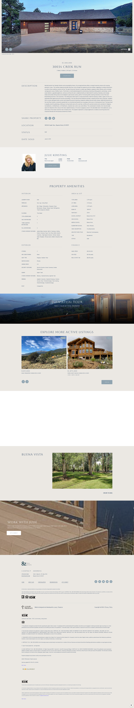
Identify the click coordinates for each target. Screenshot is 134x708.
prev (6, 49)
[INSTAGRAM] (111, 581)
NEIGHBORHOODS (54, 582)
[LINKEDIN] (99, 581)
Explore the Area (107, 493)
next (10, 49)
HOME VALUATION (42, 582)
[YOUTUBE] (107, 581)
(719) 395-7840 (25, 574)
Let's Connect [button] (14, 533)
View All (107, 382)
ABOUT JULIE (31, 582)
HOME (23, 582)
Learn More (97, 593)
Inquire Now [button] (67, 75)
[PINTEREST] (103, 581)
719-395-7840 (70, 160)
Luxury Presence (58, 607)
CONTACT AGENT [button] (52, 165)
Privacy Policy (108, 607)
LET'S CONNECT (65, 582)
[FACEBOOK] (95, 581)
